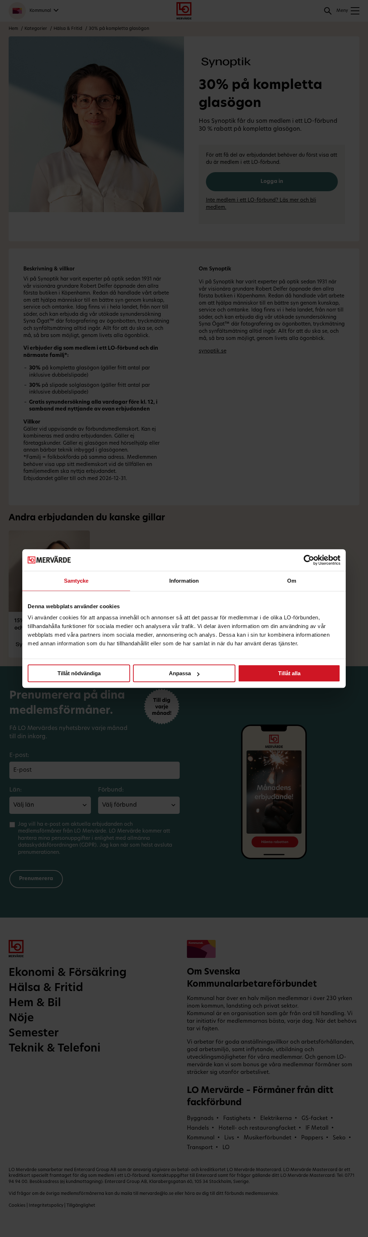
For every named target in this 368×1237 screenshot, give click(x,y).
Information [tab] (184, 581)
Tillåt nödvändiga (79, 673)
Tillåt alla (289, 673)
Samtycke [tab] (76, 581)
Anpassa (180, 673)
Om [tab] (291, 581)
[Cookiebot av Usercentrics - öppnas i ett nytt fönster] (308, 560)
